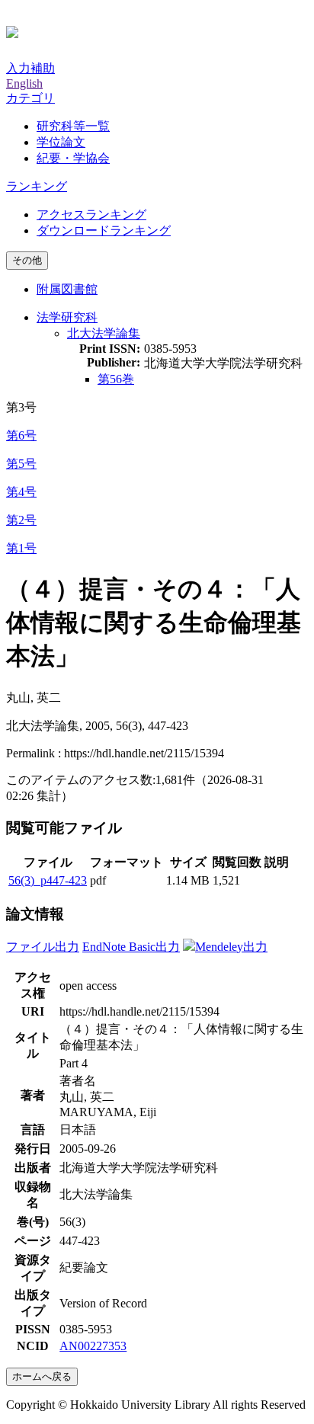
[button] (30, 97)
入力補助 (30, 68)
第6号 (21, 435)
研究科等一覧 (73, 126)
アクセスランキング (91, 214)
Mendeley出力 (231, 946)
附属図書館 (67, 289)
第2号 (21, 520)
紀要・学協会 (73, 158)
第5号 (21, 463)
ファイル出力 (42, 946)
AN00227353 (93, 1345)
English (24, 83)
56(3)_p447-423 (47, 880)
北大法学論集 (103, 333)
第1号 (21, 548)
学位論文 (61, 142)
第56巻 (116, 379)
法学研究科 (67, 317)
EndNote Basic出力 (131, 946)
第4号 (21, 491)
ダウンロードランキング (104, 230)
